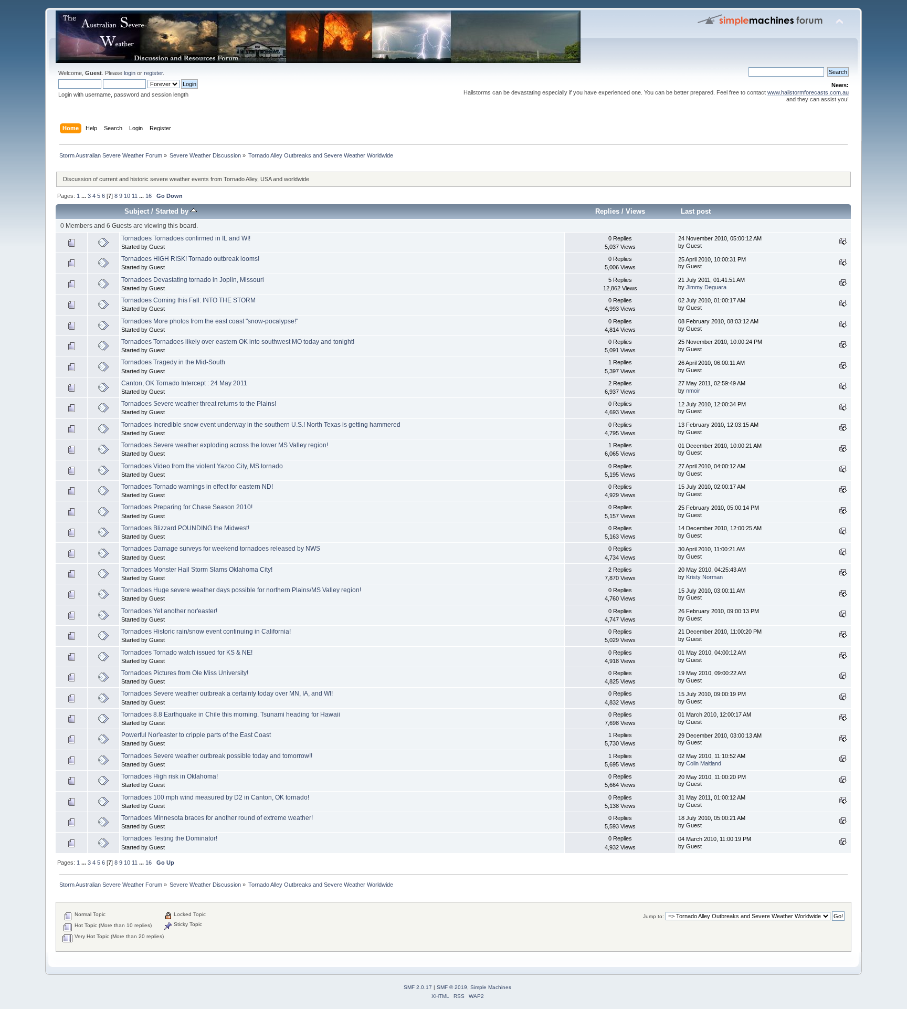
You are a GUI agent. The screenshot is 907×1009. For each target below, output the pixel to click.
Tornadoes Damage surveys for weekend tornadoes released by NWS (220, 548)
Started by (173, 211)
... (84, 196)
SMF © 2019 (452, 987)
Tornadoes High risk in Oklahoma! (169, 776)
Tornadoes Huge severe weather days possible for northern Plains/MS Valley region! (241, 590)
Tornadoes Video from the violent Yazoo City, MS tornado (202, 466)
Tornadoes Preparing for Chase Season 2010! (186, 507)
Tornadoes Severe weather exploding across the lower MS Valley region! (224, 445)
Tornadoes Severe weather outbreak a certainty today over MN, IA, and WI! (227, 693)
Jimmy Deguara (706, 287)
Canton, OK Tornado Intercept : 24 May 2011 (184, 383)
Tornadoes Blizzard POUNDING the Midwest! (185, 528)
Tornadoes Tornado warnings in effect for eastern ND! (197, 486)
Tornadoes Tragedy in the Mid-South (173, 362)
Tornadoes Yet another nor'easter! (169, 611)
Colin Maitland (703, 763)
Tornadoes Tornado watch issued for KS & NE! (186, 652)
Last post (696, 211)
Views (635, 211)
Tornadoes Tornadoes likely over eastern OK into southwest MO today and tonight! (237, 341)
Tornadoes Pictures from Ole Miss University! (184, 673)
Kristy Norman (704, 577)
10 (127, 196)
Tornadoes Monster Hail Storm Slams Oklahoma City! (196, 569)
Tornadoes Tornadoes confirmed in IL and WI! (185, 238)
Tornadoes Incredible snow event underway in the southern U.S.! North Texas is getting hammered (260, 424)
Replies (607, 211)
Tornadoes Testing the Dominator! (169, 838)
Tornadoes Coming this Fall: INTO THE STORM (188, 300)
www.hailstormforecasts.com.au (808, 92)
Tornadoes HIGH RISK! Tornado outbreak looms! (190, 258)
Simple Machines (490, 987)
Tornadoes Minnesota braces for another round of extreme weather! (217, 818)
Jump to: (653, 916)
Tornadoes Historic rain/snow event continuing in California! (206, 631)
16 (148, 196)
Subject (136, 211)
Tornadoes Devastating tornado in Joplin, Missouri (192, 279)
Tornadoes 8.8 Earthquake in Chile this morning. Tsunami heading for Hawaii (230, 714)
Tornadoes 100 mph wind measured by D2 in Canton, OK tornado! (215, 797)
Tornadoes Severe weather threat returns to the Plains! (198, 403)
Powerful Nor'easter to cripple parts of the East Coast (196, 735)
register (153, 73)
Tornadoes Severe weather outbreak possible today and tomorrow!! (216, 756)
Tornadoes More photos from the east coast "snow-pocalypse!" (209, 321)
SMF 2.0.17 (418, 987)
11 (135, 196)
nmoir (693, 390)
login (129, 73)
